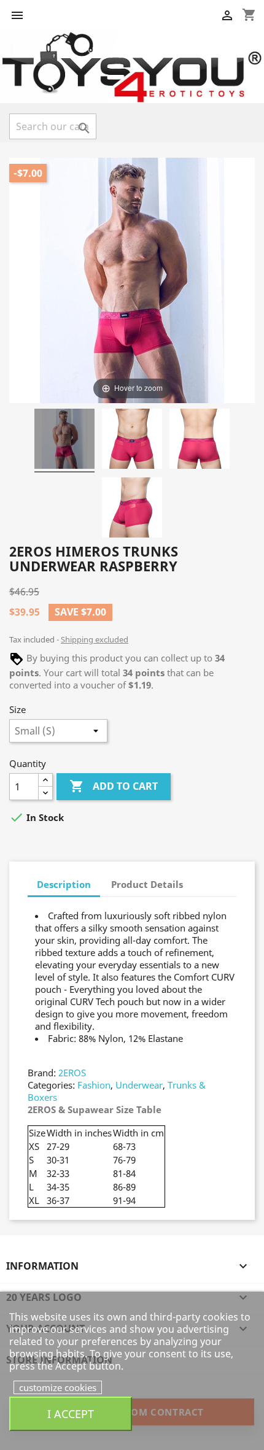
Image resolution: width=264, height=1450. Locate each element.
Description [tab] (64, 884)
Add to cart (113, 786)
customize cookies (57, 1387)
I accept (70, 1413)
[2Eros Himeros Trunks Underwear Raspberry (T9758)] (64, 440)
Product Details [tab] (147, 884)
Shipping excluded (94, 639)
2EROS (72, 1072)
